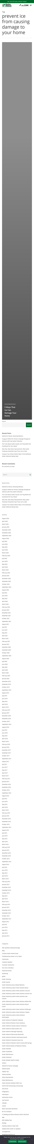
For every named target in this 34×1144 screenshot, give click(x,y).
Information (5, 1094)
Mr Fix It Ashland (6, 1111)
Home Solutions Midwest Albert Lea (12, 1083)
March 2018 (5, 741)
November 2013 (6, 890)
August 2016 (5, 796)
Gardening (5, 973)
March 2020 (5, 673)
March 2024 (5, 553)
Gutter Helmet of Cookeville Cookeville (12, 1020)
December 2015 (6, 818)
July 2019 (4, 696)
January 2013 (5, 907)
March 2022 (5, 604)
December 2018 (6, 716)
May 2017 (4, 770)
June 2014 (5, 870)
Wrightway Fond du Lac (8, 1134)
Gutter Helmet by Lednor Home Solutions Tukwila (15, 1012)
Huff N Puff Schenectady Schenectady (12, 1086)
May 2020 (4, 667)
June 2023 (5, 561)
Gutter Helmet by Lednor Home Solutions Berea (15, 988)
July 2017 (4, 764)
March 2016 (5, 810)
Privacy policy (22, 1141)
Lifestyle (4, 1103)
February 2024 (6, 555)
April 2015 (5, 841)
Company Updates (7, 962)
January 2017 (5, 781)
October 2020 (5, 653)
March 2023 (5, 570)
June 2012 (5, 927)
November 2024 (6, 533)
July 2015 (4, 833)
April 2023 (5, 567)
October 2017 (5, 756)
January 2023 (5, 575)
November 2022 (6, 581)
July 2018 (4, 730)
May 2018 (4, 736)
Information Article (7, 1097)
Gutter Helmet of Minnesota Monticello (13, 1034)
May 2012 (4, 930)
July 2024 (4, 541)
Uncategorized (6, 1131)
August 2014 (5, 864)
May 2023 (4, 564)
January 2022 (5, 610)
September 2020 (6, 655)
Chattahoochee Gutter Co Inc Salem (12, 956)
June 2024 (5, 544)
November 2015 (6, 821)
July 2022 (4, 593)
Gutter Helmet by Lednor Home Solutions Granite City (17, 993)
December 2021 (6, 613)
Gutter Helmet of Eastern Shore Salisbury (13, 1023)
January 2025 (5, 527)
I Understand (12, 1141)
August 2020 (5, 658)
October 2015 (5, 824)
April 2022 (5, 601)
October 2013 (5, 893)
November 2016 (6, 787)
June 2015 (5, 836)
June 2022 (5, 595)
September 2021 (6, 621)
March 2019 (5, 707)
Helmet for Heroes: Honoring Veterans (12, 436)
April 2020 (5, 670)
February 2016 (6, 813)
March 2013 (5, 901)
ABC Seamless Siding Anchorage (11, 948)
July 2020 (4, 661)
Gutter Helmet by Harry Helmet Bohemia (13, 985)
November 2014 (6, 856)
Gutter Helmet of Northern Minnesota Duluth (14, 1037)
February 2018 (6, 744)
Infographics (5, 1091)
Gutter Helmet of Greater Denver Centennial (14, 1026)
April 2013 (5, 899)
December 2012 (6, 910)
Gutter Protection (7, 1057)
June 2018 (5, 733)
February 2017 (6, 778)
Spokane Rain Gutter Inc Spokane (11, 1129)
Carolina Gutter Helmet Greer (10, 953)
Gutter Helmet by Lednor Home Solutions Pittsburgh (16, 1009)
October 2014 (5, 858)
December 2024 (6, 530)
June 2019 (5, 698)
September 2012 (6, 919)
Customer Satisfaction (8, 965)
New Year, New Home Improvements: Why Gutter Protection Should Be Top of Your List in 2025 (15, 450)
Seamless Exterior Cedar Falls (10, 1126)
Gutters (4, 1063)
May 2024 (4, 547)
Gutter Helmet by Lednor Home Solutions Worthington (13, 1016)
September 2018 (6, 724)
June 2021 (5, 630)
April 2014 (5, 876)
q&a (3, 1117)
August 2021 (5, 624)
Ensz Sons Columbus (8, 968)
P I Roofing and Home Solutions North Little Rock (15, 1114)
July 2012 (4, 924)
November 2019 (6, 684)
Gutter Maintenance (7, 1054)
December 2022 (6, 578)
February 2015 (6, 847)
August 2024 (5, 538)
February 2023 (6, 573)
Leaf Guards (5, 1100)
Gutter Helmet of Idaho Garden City (12, 1028)
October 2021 (5, 618)
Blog (3, 950)
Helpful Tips (5, 1071)
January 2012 (5, 936)
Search (4, 421)
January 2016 (5, 816)
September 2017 (6, 758)
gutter (3, 976)
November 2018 (6, 718)
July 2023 (4, 558)
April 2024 (5, 550)
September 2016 (6, 793)
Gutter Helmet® (6, 1048)
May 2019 (4, 701)
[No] (32, 1139)
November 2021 (6, 615)
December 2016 (6, 784)
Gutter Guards (6, 982)
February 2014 (6, 881)
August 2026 (5, 518)
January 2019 (5, 713)
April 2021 (5, 635)
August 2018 (5, 727)
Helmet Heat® (6, 1068)
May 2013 (4, 896)
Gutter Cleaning (6, 979)
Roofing (4, 1123)
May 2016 (4, 804)
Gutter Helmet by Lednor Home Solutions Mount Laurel (15, 1005)
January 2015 (5, 850)
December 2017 (6, 750)
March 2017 (5, 776)
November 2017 (6, 753)
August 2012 (5, 921)
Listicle (4, 1106)
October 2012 (5, 916)
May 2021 (4, 633)
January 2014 (5, 884)
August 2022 (5, 590)
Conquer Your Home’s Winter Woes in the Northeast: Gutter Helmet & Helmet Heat (16, 455)
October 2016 (5, 790)
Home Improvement (7, 1077)
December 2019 (6, 681)
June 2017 (5, 767)
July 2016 (4, 798)
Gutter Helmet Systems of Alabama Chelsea (14, 1046)
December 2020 (6, 647)
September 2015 (6, 827)
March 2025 (5, 524)
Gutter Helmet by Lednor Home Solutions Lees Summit (15, 997)
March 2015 (5, 844)
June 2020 (5, 664)
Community (5, 959)
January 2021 (5, 644)
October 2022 (5, 584)
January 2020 (5, 678)
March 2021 (5, 638)
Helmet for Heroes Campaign (10, 1066)
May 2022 (4, 598)
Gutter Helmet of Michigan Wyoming (12, 1031)
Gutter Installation (7, 1051)
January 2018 (5, 747)
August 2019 (5, 693)
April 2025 (5, 521)
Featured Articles (6, 970)
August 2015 (5, 830)
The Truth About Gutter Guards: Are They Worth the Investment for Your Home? (16, 445)
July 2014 (4, 867)
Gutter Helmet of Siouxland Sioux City (12, 1040)
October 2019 (5, 687)
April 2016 (5, 807)
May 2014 (4, 873)
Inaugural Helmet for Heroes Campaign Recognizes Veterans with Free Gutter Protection (16, 440)
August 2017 (5, 761)
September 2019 (6, 690)
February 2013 (6, 904)
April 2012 (5, 933)
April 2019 (5, 704)
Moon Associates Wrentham (9, 1109)
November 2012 (6, 913)
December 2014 (6, 853)
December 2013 (6, 887)
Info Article (5, 1089)
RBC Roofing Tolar (7, 1120)
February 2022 (6, 607)
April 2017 (5, 773)
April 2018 (5, 738)
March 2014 (5, 879)
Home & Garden (6, 1074)
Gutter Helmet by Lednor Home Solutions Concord (16, 990)
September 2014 (6, 861)
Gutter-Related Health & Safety (10, 1060)
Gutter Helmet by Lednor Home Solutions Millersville (16, 1001)
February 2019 (6, 710)
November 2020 (6, 650)
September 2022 (6, 587)
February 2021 (6, 641)
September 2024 (6, 535)
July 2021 (4, 627)
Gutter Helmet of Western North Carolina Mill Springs (17, 1043)
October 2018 (5, 721)
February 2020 (6, 675)
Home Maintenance (10, 404)
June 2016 (5, 801)
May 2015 (4, 838)
